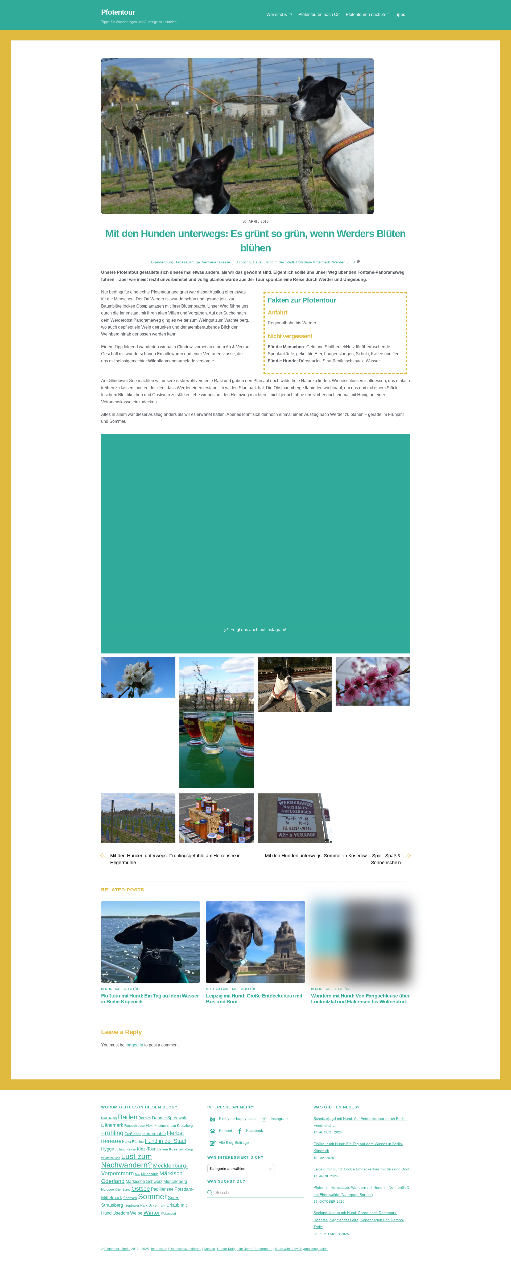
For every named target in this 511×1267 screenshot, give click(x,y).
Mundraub (149, 1174)
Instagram (279, 1118)
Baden (127, 1117)
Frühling (244, 262)
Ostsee (140, 1188)
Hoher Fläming (133, 1142)
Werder (338, 262)
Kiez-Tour (146, 1149)
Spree (173, 1197)
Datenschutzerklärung (185, 1249)
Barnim (144, 1118)
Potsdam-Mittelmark (313, 262)
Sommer (152, 1196)
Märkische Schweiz (144, 1181)
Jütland (120, 1149)
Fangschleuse (134, 1126)
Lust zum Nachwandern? (126, 1160)
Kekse (131, 1149)
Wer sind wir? (279, 14)
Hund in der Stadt (279, 262)
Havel (257, 262)
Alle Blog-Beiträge (233, 1142)
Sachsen (130, 1198)
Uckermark (157, 1205)
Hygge (107, 1149)
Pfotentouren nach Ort (319, 14)
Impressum (159, 1249)
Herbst (175, 1133)
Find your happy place (237, 1118)
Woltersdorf (168, 1213)
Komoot (225, 1130)
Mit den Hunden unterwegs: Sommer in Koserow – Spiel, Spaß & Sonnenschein (333, 859)
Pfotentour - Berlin (117, 1249)
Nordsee (107, 1189)
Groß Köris (133, 1134)
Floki (149, 1126)
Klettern (162, 1149)
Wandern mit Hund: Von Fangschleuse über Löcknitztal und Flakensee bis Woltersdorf (360, 998)
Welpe (136, 1213)
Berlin (106, 989)
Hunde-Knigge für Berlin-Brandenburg (245, 1249)
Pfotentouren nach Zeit (367, 14)
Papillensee (162, 1189)
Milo (137, 1174)
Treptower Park (135, 1205)
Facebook (254, 1130)
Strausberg (112, 1205)
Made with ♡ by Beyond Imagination (301, 1249)
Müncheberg (175, 1181)
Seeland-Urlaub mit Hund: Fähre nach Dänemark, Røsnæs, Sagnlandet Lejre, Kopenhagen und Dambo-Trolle (359, 1220)
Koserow (176, 1149)
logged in (134, 1045)
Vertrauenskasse (216, 262)
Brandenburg (162, 262)
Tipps (400, 14)
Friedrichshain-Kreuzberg (173, 1126)
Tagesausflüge (187, 262)
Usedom (121, 1213)
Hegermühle (154, 1133)
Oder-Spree (122, 1189)
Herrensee (111, 1141)
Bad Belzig (109, 1118)
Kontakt (209, 1249)
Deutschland (217, 989)
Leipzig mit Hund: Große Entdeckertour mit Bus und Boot (361, 1169)
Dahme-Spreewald (170, 1118)
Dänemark (112, 1125)
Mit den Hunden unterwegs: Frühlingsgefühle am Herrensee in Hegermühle (175, 859)
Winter (151, 1213)
